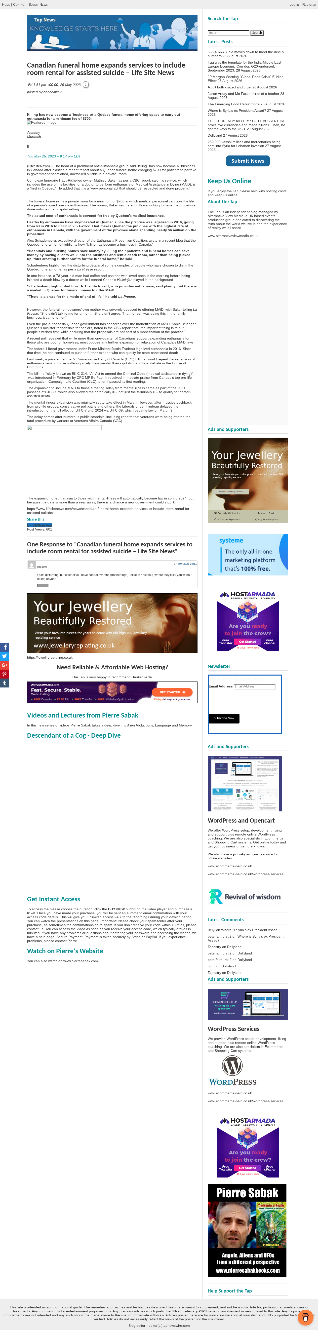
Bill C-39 (116, 410)
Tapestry (214, 947)
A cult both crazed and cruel (229, 87)
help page (46, 937)
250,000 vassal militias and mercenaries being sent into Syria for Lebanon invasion (244, 144)
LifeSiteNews (38, 166)
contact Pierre (66, 941)
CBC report (141, 180)
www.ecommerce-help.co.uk (230, 866)
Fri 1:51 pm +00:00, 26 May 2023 (55, 85)
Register (309, 4)
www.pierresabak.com (80, 961)
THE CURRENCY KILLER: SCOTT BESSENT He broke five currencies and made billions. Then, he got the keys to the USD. (246, 125)
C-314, (82, 374)
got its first (130, 363)
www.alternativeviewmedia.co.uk (233, 236)
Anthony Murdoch (34, 135)
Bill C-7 (50, 392)
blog (179, 240)
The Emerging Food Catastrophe (234, 104)
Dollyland (215, 135)
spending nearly (153, 230)
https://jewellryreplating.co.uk (50, 657)
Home (6, 4)
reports (126, 417)
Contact (19, 4)
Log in (294, 4)
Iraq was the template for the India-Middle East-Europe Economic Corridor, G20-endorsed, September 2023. (245, 66)
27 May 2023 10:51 (185, 563)
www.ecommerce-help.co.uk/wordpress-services (245, 874)
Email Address (221, 686)
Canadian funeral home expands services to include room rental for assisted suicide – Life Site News (106, 69)
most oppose (90, 342)
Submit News (38, 4)
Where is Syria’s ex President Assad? (237, 111)
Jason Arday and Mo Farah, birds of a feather (243, 94)
